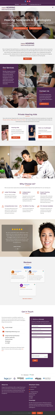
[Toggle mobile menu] (52, 7)
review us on (27, 267)
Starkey (19, 119)
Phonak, (5, 119)
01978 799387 (33, 387)
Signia (15, 119)
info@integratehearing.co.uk (35, 4)
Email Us (32, 389)
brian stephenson (18, 271)
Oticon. (24, 119)
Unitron (8, 119)
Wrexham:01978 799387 (21, 4)
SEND (35, 360)
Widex (12, 119)
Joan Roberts (34, 271)
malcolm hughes (26, 284)
